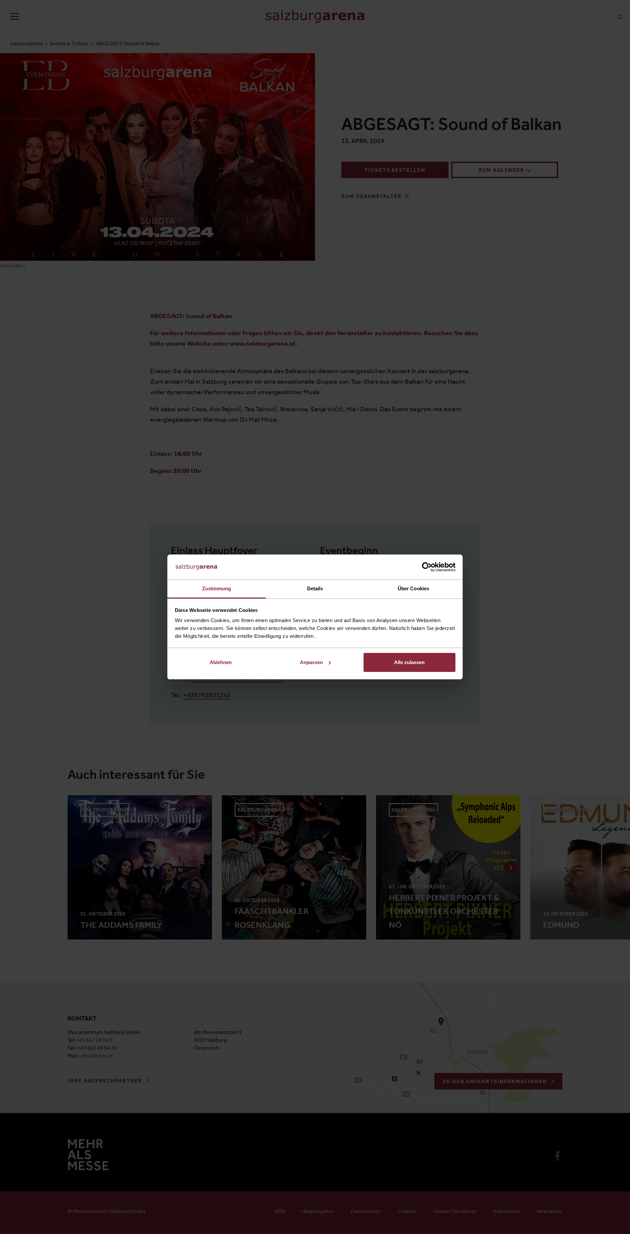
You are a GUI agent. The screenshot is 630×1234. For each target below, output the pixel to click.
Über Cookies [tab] (413, 588)
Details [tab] (315, 588)
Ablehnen (221, 662)
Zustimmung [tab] (216, 588)
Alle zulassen (409, 662)
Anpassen (311, 662)
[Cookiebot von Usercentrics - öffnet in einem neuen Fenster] (426, 567)
